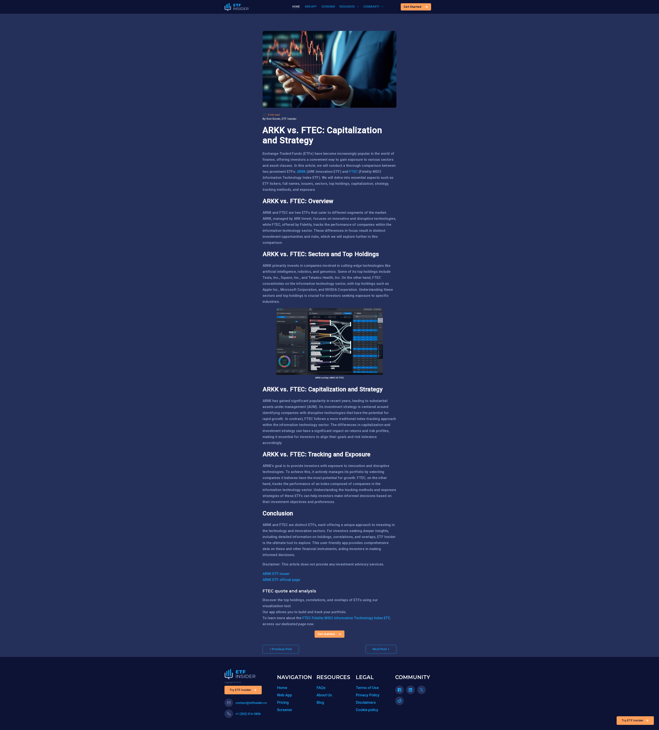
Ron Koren (273, 118)
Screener (284, 710)
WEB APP (311, 6)
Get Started (412, 6)
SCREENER (328, 6)
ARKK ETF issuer (276, 574)
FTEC (353, 172)
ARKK (301, 172)
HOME (296, 6)
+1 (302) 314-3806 (248, 714)
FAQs (321, 688)
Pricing (283, 702)
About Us (324, 695)
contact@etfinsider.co (251, 703)
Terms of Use (367, 688)
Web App (284, 695)
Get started (326, 634)
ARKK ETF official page (281, 580)
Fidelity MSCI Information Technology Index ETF (351, 618)
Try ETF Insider (632, 720)
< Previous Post (281, 649)
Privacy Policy (367, 695)
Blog (320, 702)
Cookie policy (367, 710)
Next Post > (381, 649)
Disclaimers (366, 702)
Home (282, 688)
